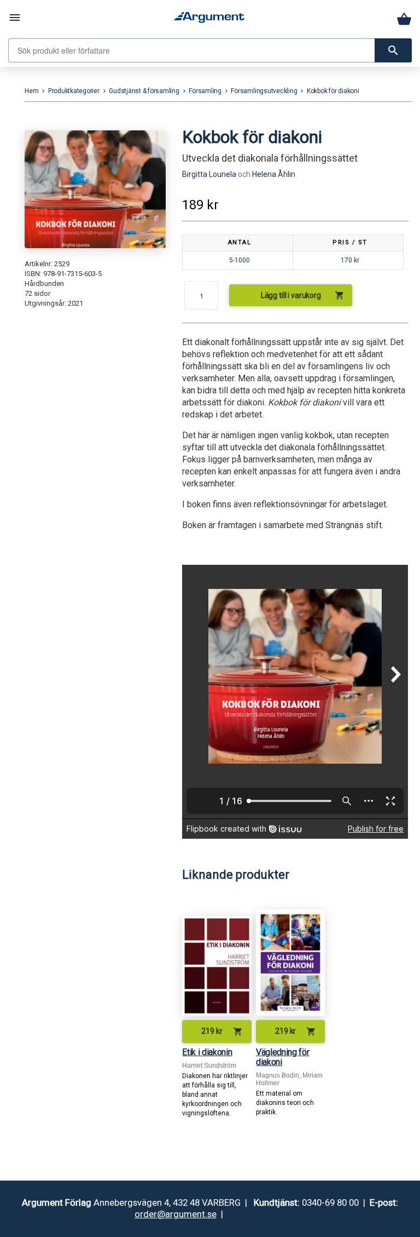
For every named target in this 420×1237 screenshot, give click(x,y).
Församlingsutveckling (264, 91)
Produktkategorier (74, 91)
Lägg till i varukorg (303, 295)
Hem (31, 91)
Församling (205, 91)
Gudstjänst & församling (144, 91)
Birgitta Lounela (209, 174)
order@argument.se (176, 1214)
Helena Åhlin (273, 174)
